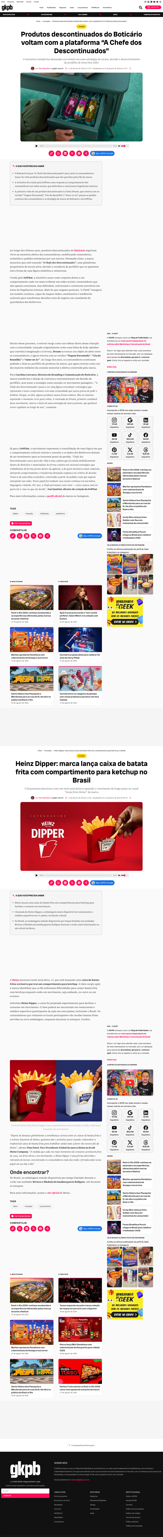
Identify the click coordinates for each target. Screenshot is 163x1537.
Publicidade (51, 7)
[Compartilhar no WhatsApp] (58, 153)
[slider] (78, 875)
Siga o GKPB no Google (104, 153)
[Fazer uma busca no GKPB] (141, 7)
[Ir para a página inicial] (7, 7)
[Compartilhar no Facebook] (79, 153)
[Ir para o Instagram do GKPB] (145, 2)
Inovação (46, 21)
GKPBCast (95, 7)
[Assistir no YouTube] (130, 390)
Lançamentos (82, 7)
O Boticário (44, 513)
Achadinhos (107, 7)
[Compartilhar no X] (72, 153)
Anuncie (28, 2)
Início (41, 7)
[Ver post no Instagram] (114, 564)
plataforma (60, 513)
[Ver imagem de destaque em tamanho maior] (81, 106)
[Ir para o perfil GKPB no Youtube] (154, 2)
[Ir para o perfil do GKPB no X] (160, 2)
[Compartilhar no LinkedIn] (65, 153)
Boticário (80, 250)
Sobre (3, 2)
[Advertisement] (56, 227)
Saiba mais (111, 367)
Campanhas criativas (152, 15)
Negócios (62, 7)
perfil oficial (54, 496)
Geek (72, 7)
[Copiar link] (51, 153)
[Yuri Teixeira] (32, 68)
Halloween (82, 15)
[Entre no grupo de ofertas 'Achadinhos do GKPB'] (125, 612)
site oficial (53, 1192)
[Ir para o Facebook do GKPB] (157, 2)
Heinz (15, 980)
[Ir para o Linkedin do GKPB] (151, 2)
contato (36, 2)
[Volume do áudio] (119, 146)
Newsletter (20, 2)
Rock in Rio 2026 (9, 15)
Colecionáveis (46, 15)
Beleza (15, 513)
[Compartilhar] (86, 153)
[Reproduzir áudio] (37, 146)
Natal (115, 15)
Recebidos (10, 2)
